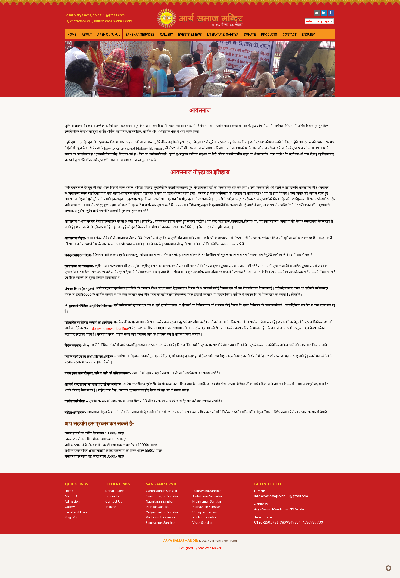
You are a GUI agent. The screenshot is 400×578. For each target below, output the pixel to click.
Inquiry (110, 507)
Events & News (190, 34)
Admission (72, 501)
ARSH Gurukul (108, 34)
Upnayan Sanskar (204, 512)
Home (71, 34)
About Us (71, 496)
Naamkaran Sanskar (160, 501)
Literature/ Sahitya (222, 34)
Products (269, 34)
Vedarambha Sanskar (161, 517)
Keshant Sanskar (204, 517)
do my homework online (110, 328)
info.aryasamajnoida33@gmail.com (97, 15)
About (87, 34)
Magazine (71, 517)
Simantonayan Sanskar (162, 496)
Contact (289, 34)
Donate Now (114, 491)
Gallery (166, 34)
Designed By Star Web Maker (200, 548)
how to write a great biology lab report (134, 148)
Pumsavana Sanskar (206, 491)
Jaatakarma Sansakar (207, 496)
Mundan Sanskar (158, 507)
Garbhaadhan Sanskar (161, 491)
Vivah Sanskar (202, 523)
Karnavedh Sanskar (206, 507)
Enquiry (308, 34)
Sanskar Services (140, 34)
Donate (250, 34)
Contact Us (113, 501)
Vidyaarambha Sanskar (162, 512)
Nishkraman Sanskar (206, 501)
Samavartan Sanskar (160, 523)
